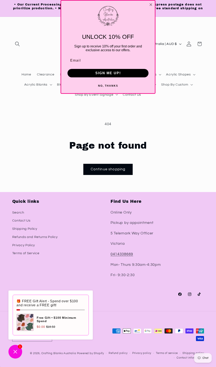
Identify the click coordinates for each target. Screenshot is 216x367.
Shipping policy (193, 353)
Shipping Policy (24, 228)
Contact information (190, 357)
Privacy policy (141, 353)
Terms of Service (25, 253)
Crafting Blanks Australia (59, 353)
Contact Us (21, 220)
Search (18, 212)
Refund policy (118, 353)
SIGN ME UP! (108, 73)
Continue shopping (108, 169)
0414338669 (122, 254)
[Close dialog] (150, 4)
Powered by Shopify (90, 353)
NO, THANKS (108, 85)
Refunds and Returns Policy (35, 237)
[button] (17, 44)
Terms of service (167, 353)
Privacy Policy (23, 245)
